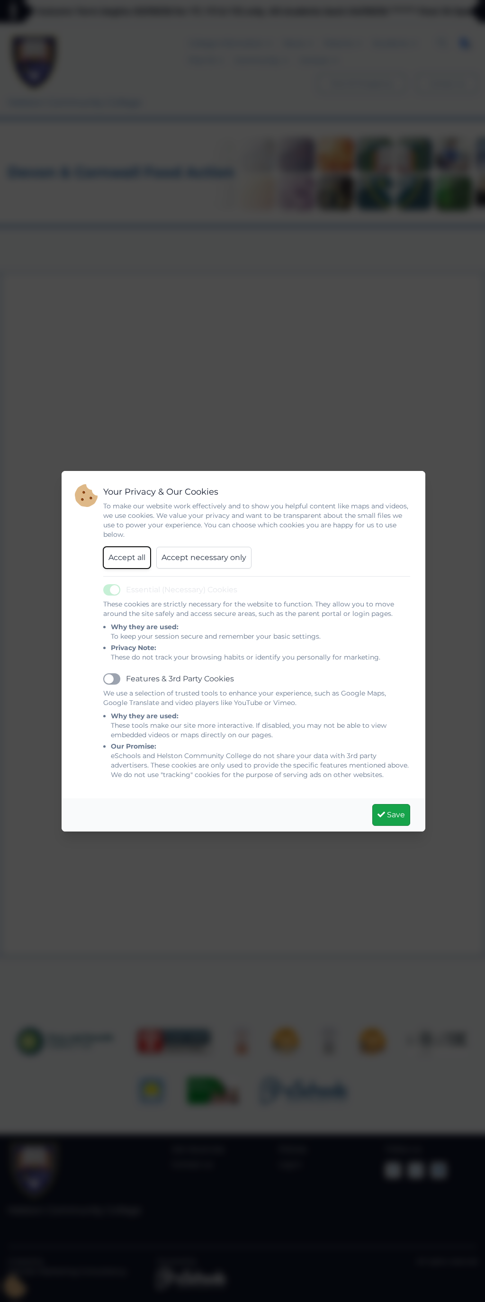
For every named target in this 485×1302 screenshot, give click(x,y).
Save (395, 814)
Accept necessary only (204, 557)
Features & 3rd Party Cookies (180, 678)
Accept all (126, 557)
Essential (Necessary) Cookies (181, 589)
